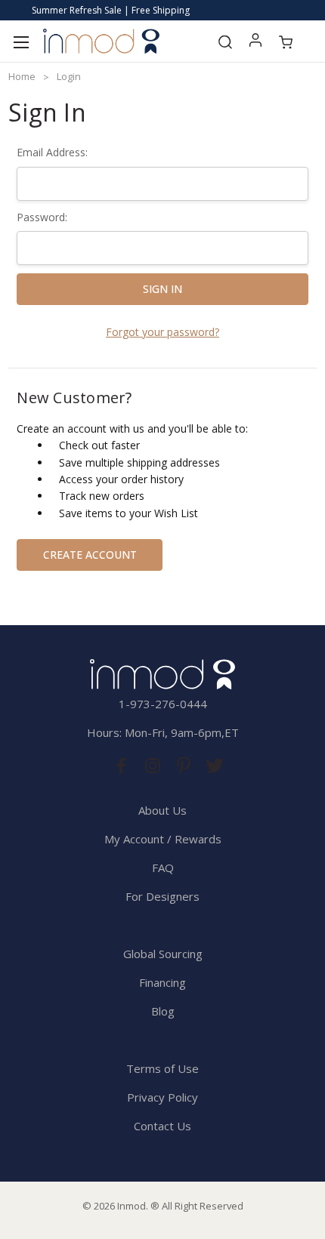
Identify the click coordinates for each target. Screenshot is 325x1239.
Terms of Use (162, 1068)
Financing (162, 982)
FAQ (163, 867)
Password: (42, 217)
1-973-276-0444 (163, 703)
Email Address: (52, 152)
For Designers (162, 896)
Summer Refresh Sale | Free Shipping (111, 10)
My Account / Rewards (162, 838)
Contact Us (162, 1125)
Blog (163, 1011)
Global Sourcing (163, 953)
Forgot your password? (162, 332)
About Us (162, 810)
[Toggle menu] (21, 41)
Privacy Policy (162, 1097)
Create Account (90, 554)
